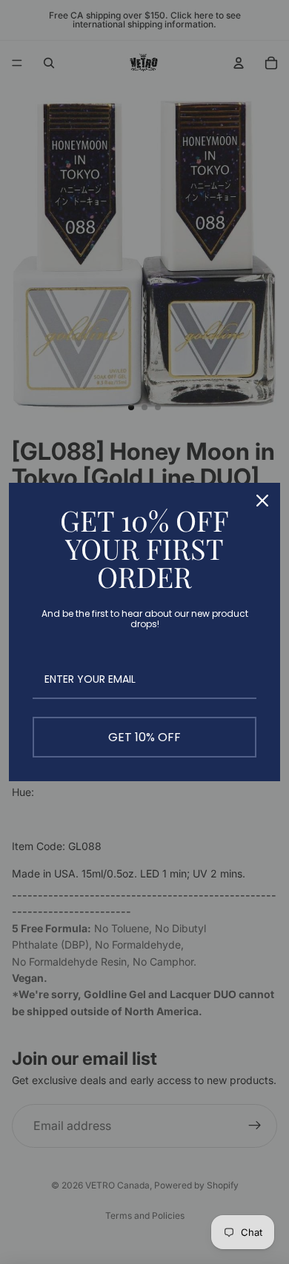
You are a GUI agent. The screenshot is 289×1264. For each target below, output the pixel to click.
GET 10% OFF (144, 737)
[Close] (262, 500)
